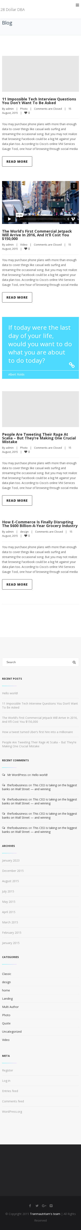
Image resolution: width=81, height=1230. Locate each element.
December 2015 (13, 871)
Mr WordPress (17, 775)
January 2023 (11, 860)
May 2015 (8, 902)
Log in (6, 1081)
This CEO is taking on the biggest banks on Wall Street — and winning (39, 787)
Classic (6, 974)
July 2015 (8, 891)
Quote (6, 1023)
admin (10, 109)
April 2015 (8, 912)
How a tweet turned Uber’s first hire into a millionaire (37, 732)
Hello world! (10, 693)
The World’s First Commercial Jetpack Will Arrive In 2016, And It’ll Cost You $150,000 (37, 235)
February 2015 (11, 933)
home (6, 990)
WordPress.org (12, 1111)
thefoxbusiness (17, 785)
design (24, 531)
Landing (7, 998)
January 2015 (11, 943)
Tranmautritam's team (45, 1214)
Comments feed (13, 1101)
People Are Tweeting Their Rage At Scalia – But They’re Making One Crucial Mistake (39, 438)
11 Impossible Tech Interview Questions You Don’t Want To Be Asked (39, 101)
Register (7, 1070)
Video (23, 244)
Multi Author (10, 1007)
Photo (24, 109)
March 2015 (10, 922)
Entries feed (10, 1091)
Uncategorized (12, 1031)
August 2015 (10, 881)
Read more (17, 161)
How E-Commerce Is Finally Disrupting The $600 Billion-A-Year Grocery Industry (39, 523)
